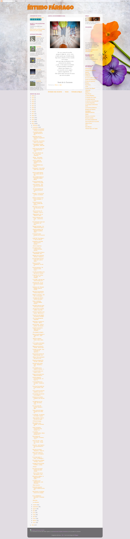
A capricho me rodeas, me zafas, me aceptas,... (38, 276)
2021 (33, 105)
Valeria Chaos (88, 123)
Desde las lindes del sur (91, 79)
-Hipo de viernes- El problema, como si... (38, 211)
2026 (33, 95)
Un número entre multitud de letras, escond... (38, 249)
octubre (35, 504)
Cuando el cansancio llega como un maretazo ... (38, 329)
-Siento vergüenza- (37, 245)
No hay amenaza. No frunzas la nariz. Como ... (38, 268)
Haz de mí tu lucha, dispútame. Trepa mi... (39, 450)
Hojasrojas (87, 90)
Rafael (86, 114)
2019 (33, 109)
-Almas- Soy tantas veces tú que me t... (38, 158)
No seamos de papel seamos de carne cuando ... (38, 470)
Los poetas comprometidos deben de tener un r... (39, 433)
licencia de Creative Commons (60, 531)
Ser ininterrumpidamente (91, 119)
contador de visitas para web (37, 17)
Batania (87, 72)
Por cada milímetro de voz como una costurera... (38, 154)
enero (34, 522)
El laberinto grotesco (90, 81)
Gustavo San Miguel (90, 88)
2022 (33, 103)
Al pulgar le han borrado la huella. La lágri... (38, 464)
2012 (33, 123)
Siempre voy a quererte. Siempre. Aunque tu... (38, 256)
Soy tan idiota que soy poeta (92, 121)
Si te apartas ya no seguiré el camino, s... (38, 368)
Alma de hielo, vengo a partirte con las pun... (38, 325)
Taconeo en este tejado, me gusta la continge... (39, 316)
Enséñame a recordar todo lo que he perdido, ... (38, 242)
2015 (33, 117)
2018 (33, 111)
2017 (33, 113)
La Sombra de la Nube (90, 97)
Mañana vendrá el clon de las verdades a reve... (38, 199)
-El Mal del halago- (37, 421)
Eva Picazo (88, 84)
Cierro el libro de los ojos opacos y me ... (38, 473)
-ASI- (62, 535)
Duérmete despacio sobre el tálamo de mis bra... (39, 488)
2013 (33, 121)
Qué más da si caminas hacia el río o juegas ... (38, 492)
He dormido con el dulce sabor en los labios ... (38, 141)
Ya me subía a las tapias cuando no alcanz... (39, 344)
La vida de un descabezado (91, 101)
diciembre (35, 125)
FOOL (86, 86)
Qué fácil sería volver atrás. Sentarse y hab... (38, 364)
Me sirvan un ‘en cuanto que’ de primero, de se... (38, 208)
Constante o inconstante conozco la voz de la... (39, 129)
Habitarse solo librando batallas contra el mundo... (38, 288)
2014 (33, 119)
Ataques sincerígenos (90, 70)
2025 (33, 97)
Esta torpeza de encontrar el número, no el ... (38, 437)
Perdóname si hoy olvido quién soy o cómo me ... (39, 169)
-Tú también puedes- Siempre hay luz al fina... (38, 133)
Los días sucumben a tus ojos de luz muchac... (39, 272)
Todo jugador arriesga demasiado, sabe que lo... (38, 145)
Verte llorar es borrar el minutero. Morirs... (38, 322)
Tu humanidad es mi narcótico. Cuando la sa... (38, 383)
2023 (33, 101)
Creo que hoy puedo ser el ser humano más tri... (38, 387)
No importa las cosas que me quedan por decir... (39, 223)
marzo (34, 518)
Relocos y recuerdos (90, 116)
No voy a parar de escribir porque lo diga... (37, 407)
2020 (33, 107)
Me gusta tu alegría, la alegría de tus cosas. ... (38, 477)
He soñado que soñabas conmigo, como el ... (38, 461)
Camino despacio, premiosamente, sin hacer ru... (38, 378)
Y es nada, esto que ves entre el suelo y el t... (39, 280)
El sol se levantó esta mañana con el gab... (38, 182)
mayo (34, 514)
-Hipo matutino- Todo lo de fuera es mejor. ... (38, 418)
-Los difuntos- (36, 502)
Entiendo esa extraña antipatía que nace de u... (38, 398)
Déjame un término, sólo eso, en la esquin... (39, 295)
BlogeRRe (87, 74)
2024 (33, 99)
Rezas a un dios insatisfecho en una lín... (38, 264)
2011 (33, 525)
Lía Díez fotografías (90, 102)
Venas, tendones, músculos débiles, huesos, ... (38, 302)
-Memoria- (35, 500)
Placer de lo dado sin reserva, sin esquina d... (38, 454)
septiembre (36, 506)
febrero (35, 520)
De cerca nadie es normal (91, 77)
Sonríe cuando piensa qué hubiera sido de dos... (38, 174)
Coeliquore (88, 75)
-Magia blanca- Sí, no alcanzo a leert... (38, 215)
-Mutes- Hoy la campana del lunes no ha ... (38, 357)
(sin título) (38, 36)
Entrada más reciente (55, 92)
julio (34, 510)
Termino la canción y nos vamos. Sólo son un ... (39, 312)
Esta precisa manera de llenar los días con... (38, 354)
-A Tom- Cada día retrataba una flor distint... (37, 162)
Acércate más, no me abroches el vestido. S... (38, 284)
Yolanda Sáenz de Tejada (91, 128)
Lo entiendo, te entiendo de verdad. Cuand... (38, 415)
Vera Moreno (88, 126)
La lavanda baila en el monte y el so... (38, 371)
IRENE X (87, 92)
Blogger (76, 535)
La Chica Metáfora (89, 95)
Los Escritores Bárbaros (91, 107)
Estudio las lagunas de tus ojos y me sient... (38, 361)
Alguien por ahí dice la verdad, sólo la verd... (38, 347)
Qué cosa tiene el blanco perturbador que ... (38, 253)
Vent (86, 125)
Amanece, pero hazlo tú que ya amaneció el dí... (38, 446)
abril (34, 516)
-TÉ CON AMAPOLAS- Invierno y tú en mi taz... (38, 190)
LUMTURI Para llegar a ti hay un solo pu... (38, 239)
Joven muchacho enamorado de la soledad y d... (37, 428)
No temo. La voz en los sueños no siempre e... (38, 194)
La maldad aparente (90, 99)
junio (34, 512)
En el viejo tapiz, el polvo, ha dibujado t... (38, 458)
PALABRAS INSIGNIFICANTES (89, 112)
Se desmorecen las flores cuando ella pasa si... (37, 203)
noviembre (35, 127)
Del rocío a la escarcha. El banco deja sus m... (38, 292)
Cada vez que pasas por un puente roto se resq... (38, 150)
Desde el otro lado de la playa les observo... (38, 375)
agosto (34, 508)
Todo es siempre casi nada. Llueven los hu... (38, 218)
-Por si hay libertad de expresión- (38, 319)
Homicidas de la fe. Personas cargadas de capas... (38, 138)
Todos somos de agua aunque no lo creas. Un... (38, 411)
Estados (87, 83)
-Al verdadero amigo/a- (38, 332)
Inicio (66, 92)
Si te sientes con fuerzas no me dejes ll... (39, 394)
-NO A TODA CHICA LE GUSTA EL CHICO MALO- (38, 178)
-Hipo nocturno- (36, 485)
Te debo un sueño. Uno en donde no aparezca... (38, 350)
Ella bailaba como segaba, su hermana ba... (38, 424)
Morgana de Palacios (90, 109)
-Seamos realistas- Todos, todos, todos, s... (38, 340)
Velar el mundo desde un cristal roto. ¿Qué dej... (38, 335)
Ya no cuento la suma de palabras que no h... (38, 391)
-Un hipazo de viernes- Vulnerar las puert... (38, 298)
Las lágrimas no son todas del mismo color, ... (37, 402)
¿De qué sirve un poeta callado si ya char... (38, 309)
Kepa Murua (88, 93)
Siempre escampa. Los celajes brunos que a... (39, 227)
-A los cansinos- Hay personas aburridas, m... (38, 186)
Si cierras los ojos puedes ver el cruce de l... (39, 235)
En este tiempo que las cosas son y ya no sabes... (38, 260)
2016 (33, 115)
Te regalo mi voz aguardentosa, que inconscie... (38, 482)
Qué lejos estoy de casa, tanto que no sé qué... (39, 306)
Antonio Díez (88, 68)
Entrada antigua (77, 92)
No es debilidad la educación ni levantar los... (38, 497)
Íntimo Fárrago (50, 8)
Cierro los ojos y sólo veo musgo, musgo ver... (38, 442)
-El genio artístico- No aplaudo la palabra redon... (38, 230)
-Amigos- (35, 466)
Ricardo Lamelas (89, 117)
